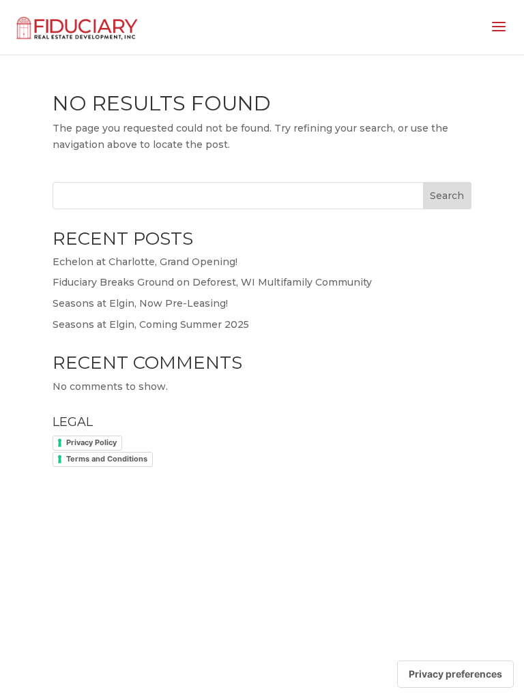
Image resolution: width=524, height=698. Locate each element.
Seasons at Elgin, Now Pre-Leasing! (140, 303)
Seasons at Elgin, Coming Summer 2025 (151, 324)
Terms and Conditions (106, 459)
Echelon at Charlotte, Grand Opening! (145, 262)
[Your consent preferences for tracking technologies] (455, 674)
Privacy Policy (91, 442)
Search (447, 195)
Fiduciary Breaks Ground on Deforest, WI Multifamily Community (212, 282)
